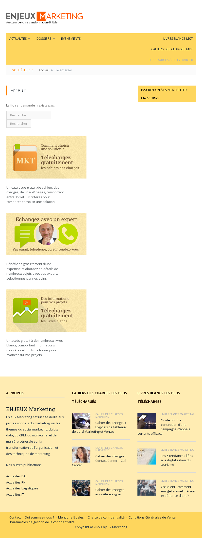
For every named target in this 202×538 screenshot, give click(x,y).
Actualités (18, 38)
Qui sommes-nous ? (39, 517)
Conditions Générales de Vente (152, 517)
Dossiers (43, 38)
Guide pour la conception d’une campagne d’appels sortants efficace (163, 427)
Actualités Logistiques (22, 488)
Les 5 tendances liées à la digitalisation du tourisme (177, 460)
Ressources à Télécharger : (172, 59)
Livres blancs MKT (178, 38)
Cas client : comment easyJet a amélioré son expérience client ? (178, 491)
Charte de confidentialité (106, 517)
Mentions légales (71, 517)
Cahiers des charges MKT (172, 49)
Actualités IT (15, 494)
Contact (15, 517)
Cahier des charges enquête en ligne (109, 491)
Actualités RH (16, 482)
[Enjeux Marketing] (44, 16)
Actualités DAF (16, 476)
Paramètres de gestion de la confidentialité (42, 522)
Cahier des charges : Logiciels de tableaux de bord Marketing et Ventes (99, 427)
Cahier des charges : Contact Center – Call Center (99, 460)
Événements (71, 38)
